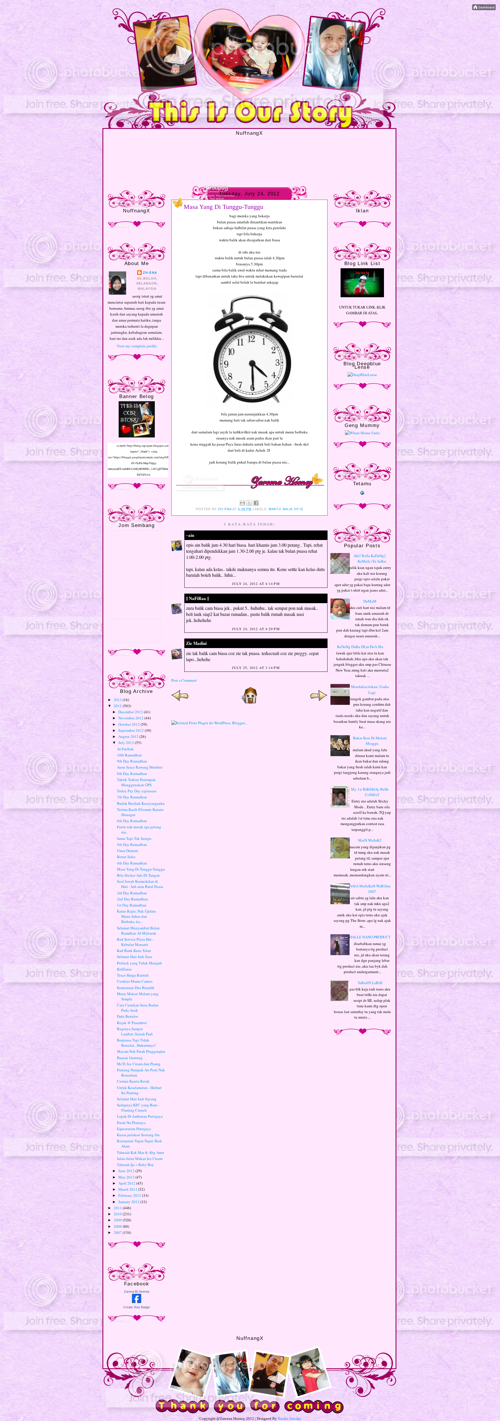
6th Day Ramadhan (132, 820)
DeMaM (369, 601)
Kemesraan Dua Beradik (136, 987)
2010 (118, 1213)
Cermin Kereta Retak (133, 1081)
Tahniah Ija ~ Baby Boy (135, 1164)
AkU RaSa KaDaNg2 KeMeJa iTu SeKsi (370, 558)
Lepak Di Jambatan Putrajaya (140, 1116)
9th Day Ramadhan (132, 761)
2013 (118, 699)
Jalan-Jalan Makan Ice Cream (140, 1158)
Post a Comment (184, 680)
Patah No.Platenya (131, 1122)
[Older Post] (319, 702)
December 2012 (131, 711)
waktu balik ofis (286, 509)
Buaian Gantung (130, 1057)
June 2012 (126, 1170)
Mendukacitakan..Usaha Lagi (370, 689)
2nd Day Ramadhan (132, 899)
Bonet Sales (126, 856)
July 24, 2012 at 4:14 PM (256, 583)
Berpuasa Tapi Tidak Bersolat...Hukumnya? (136, 1042)
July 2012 (126, 742)
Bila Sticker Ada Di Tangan (138, 875)
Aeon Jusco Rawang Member (139, 767)
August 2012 (128, 736)
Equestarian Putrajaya (134, 1128)
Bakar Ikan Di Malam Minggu (370, 740)
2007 (118, 1232)
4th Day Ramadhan (132, 863)
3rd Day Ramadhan (132, 892)
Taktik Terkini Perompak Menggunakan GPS (136, 782)
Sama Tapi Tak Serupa (134, 838)
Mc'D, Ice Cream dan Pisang (139, 1063)
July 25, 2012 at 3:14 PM (256, 667)
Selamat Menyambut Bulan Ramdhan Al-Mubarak (138, 930)
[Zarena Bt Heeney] (136, 1301)
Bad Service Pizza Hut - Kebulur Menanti (135, 942)
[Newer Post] (180, 702)
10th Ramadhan (129, 755)
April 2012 (127, 1183)
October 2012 (129, 724)
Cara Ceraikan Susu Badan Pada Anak (138, 1007)
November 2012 (131, 717)
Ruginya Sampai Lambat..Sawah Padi (135, 1031)
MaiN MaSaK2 (370, 840)
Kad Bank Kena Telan (134, 950)
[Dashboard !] (484, 8)
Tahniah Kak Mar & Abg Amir (140, 1152)
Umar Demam (127, 850)
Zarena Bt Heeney (137, 1291)
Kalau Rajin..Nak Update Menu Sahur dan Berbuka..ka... (136, 916)
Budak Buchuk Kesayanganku (141, 803)
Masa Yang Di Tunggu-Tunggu (141, 869)
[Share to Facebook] (256, 503)
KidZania (124, 969)
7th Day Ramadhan (132, 797)
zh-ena (150, 272)
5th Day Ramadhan (132, 844)
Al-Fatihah (125, 748)
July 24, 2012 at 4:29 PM (256, 628)
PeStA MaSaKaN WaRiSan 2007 (370, 888)
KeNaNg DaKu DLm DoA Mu (360, 646)
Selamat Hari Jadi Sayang (137, 1098)
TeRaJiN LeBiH (370, 982)
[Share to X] (249, 503)
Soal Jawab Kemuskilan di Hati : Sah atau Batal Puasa (140, 884)
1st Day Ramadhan (131, 905)
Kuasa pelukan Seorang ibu (138, 1134)
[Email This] (242, 503)
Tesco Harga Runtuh (133, 975)
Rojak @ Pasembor (132, 1022)
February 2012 (130, 1195)
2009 (118, 1220)
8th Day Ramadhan (132, 773)
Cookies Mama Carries (134, 981)
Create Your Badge (136, 1307)
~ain (190, 535)
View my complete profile (137, 346)
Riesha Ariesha (289, 1418)
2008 (118, 1226)
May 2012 (126, 1177)
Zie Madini (196, 643)
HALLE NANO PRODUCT (370, 937)
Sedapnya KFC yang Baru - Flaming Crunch (138, 1107)
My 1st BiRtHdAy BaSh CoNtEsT (370, 792)
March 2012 (128, 1189)
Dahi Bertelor (127, 1016)
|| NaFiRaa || (197, 598)
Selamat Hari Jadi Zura (134, 956)
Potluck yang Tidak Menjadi (139, 963)
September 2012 (131, 730)
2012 (118, 705)
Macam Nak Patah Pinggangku (141, 1051)
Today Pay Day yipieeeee (137, 791)
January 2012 (129, 1201)
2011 (118, 1207)
